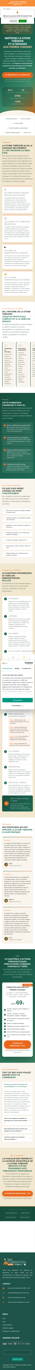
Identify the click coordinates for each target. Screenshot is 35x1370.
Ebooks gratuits (7, 1325)
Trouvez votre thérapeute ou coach (19, 1302)
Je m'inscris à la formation (17, 75)
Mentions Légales (8, 1328)
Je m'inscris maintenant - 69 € (17, 1044)
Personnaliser (16, 705)
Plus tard (13, 21)
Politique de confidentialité (11, 1331)
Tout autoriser (17, 700)
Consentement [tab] (7, 668)
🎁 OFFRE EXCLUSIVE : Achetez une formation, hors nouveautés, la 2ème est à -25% (17, 3)
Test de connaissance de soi (16, 1297)
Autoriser (22, 21)
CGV (4, 1318)
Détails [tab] (17, 668)
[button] (17, 1098)
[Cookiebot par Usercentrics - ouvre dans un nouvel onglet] (25, 663)
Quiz (4, 1322)
